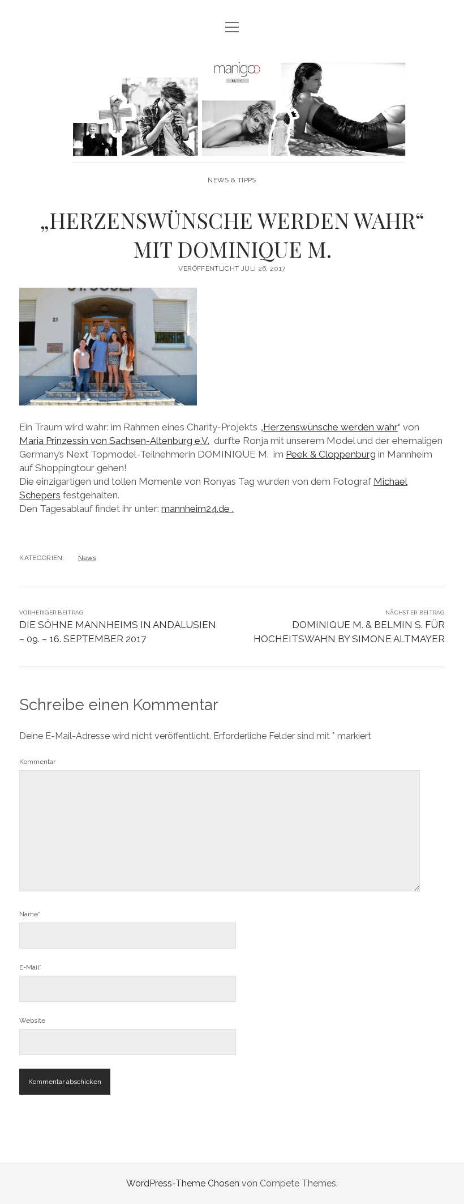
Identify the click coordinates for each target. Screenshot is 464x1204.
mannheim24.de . (197, 508)
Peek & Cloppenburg (331, 454)
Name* (29, 914)
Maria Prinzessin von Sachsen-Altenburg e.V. (114, 440)
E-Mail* (30, 967)
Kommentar (37, 762)
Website (32, 1020)
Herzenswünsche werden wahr (330, 427)
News (87, 558)
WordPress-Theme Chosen (182, 1183)
